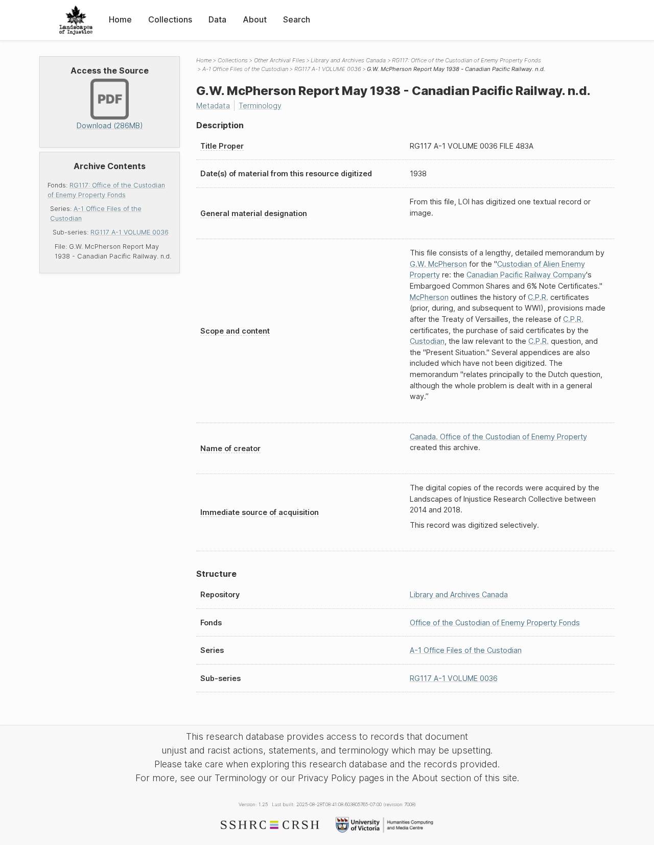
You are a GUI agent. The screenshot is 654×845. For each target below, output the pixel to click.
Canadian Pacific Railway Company (526, 274)
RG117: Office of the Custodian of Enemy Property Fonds (466, 60)
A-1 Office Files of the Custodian (245, 69)
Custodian (427, 341)
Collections (170, 19)
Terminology (260, 105)
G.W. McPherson (438, 264)
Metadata (213, 105)
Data (217, 19)
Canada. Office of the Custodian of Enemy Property (498, 436)
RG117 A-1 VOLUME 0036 (129, 232)
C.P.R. (538, 297)
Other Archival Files (279, 60)
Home (120, 19)
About (255, 19)
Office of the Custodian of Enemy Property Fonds (495, 622)
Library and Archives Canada (348, 60)
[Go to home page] (76, 20)
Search (296, 19)
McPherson (429, 297)
